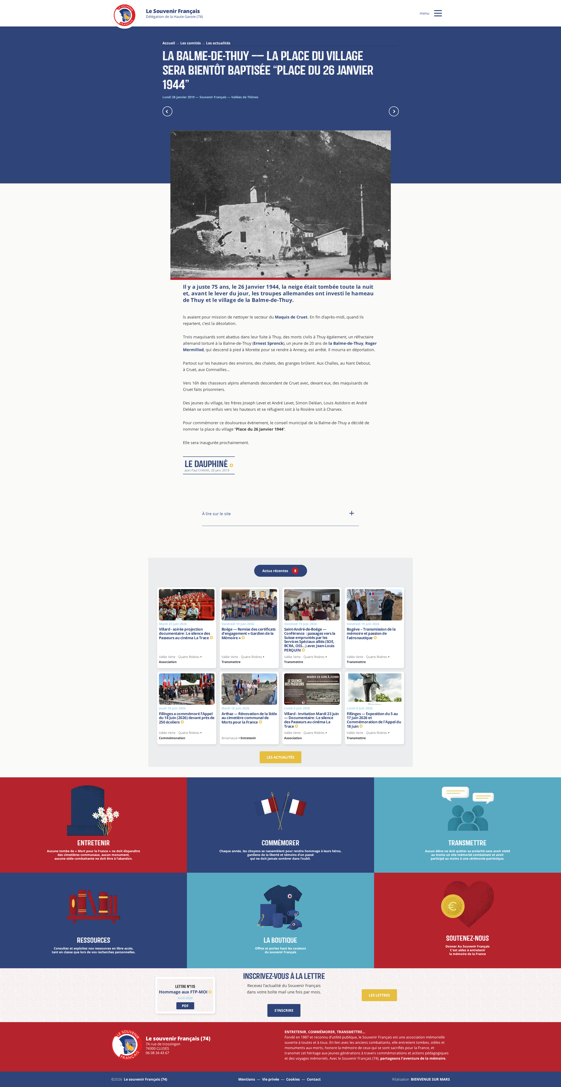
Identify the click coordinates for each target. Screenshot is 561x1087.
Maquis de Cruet (291, 317)
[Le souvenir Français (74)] (125, 25)
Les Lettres (379, 995)
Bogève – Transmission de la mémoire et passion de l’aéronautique (371, 633)
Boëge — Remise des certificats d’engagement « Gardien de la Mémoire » (249, 633)
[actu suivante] (394, 111)
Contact (314, 1079)
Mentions (246, 1079)
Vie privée (270, 1079)
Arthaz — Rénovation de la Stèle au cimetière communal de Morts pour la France (249, 718)
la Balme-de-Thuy (345, 343)
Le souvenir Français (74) (145, 1079)
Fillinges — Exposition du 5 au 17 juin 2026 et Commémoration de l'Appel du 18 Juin (374, 720)
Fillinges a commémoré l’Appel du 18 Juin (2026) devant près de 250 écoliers (186, 718)
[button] (438, 13)
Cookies (293, 1079)
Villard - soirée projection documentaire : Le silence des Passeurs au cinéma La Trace (184, 633)
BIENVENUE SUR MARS (430, 1079)
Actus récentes (279, 570)
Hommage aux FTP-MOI (183, 992)
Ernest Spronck (268, 343)
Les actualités (280, 757)
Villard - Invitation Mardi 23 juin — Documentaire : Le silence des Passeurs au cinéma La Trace (311, 720)
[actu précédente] (167, 111)
